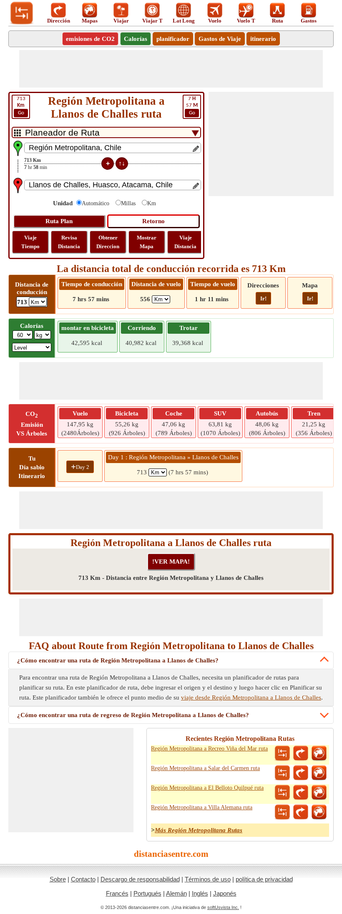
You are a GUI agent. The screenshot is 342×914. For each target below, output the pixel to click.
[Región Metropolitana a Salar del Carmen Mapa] (319, 773)
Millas (128, 203)
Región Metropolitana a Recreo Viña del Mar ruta (209, 748)
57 (192, 106)
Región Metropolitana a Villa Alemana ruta (201, 807)
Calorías (135, 38)
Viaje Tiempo (30, 241)
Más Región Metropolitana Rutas (198, 830)
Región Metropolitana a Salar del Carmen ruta (205, 768)
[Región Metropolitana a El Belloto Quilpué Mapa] (319, 792)
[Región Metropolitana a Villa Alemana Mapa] (319, 812)
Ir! (263, 298)
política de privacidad (264, 879)
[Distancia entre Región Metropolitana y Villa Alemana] (282, 812)
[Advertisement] (171, 69)
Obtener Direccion (107, 241)
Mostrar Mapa (146, 241)
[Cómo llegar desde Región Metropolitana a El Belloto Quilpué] (300, 792)
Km (151, 203)
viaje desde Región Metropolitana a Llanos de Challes (251, 697)
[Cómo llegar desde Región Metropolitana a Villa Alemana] (300, 812)
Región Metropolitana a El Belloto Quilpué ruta (207, 788)
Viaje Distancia (185, 241)
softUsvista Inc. (223, 907)
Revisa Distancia (69, 241)
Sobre (58, 879)
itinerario (263, 38)
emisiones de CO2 (90, 38)
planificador (172, 38)
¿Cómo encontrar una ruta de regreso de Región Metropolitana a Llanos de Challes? (133, 715)
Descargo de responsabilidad (140, 879)
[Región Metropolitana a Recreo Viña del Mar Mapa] (319, 753)
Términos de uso (208, 879)
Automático (95, 203)
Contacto (83, 879)
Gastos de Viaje (220, 38)
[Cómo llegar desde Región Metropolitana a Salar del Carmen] (300, 773)
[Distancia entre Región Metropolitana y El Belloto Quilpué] (282, 792)
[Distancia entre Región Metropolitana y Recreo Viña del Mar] (282, 753)
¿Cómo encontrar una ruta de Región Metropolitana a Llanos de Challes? (118, 660)
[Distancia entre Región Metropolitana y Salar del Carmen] (282, 773)
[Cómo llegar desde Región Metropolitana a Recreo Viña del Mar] (300, 753)
